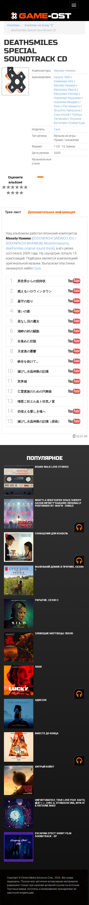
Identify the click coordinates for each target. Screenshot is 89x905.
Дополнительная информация (51, 212)
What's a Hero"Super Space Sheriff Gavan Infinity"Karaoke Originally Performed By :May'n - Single (58, 503)
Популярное (45, 458)
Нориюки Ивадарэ (66, 102)
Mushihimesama (56, 243)
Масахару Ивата (65, 89)
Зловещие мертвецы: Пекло (54, 633)
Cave (57, 129)
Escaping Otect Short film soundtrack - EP (53, 835)
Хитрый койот (44, 766)
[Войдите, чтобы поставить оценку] (4, 187)
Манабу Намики (65, 70)
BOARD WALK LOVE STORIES (52, 466)
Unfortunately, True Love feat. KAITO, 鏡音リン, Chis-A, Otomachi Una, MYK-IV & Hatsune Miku (60, 803)
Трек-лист (13, 212)
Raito (57, 106)
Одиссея (40, 700)
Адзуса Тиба (62, 77)
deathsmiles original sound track (29, 248)
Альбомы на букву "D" (39, 25)
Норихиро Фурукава (67, 98)
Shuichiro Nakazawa (67, 110)
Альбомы (13, 25)
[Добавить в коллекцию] (10, 71)
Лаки (38, 666)
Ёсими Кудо (77, 123)
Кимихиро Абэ (63, 81)
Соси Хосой (61, 114)
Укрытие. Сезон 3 (46, 600)
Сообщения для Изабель (51, 533)
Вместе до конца (46, 733)
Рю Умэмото (71, 106)
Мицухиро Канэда (66, 93)
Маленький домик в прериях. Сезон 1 (59, 568)
